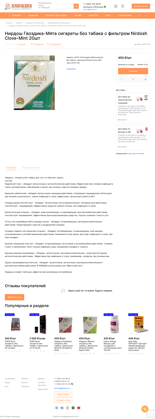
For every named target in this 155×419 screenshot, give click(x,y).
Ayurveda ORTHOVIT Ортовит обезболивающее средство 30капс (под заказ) (137, 345)
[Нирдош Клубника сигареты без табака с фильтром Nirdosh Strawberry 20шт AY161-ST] (65, 324)
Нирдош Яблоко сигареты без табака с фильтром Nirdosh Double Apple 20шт (88, 345)
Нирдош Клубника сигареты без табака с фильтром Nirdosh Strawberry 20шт (63, 345)
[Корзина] (123, 6)
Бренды (41, 379)
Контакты (25, 386)
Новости (93, 15)
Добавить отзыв (14, 297)
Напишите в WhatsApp (93, 7)
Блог (108, 15)
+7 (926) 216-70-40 (62, 384)
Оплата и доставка (56, 15)
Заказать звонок (141, 6)
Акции (77, 15)
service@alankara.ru (90, 9)
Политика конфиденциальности (66, 416)
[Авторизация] (116, 6)
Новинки (33, 15)
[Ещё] (140, 15)
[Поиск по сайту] (76, 6)
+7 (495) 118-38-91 (92, 4)
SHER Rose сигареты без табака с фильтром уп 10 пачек (39, 344)
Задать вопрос (63, 394)
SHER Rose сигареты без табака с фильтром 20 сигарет (14, 344)
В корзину (133, 71)
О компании (125, 15)
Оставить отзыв (63, 400)
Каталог (16, 15)
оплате (141, 153)
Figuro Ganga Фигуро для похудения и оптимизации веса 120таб (112, 345)
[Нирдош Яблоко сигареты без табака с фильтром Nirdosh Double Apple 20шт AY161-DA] (90, 324)
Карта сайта (43, 389)
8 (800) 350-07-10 (62, 381)
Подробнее (71, 69)
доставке (133, 153)
